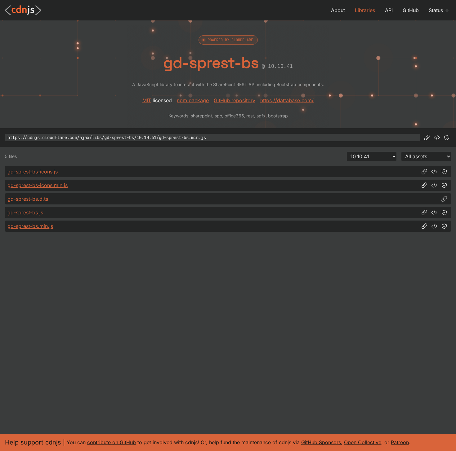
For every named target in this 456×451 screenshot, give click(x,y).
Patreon (400, 442)
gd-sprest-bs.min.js (30, 226)
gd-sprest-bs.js (25, 212)
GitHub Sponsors (321, 442)
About (338, 10)
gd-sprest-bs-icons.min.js (37, 185)
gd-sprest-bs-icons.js (32, 171)
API (389, 10)
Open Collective (362, 442)
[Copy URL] (426, 137)
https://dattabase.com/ (287, 100)
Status (436, 10)
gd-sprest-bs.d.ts (27, 199)
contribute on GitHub (111, 442)
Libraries (365, 10)
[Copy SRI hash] (446, 137)
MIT (146, 100)
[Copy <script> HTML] (436, 137)
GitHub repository (234, 100)
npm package (193, 100)
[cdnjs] (23, 10)
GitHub (411, 10)
